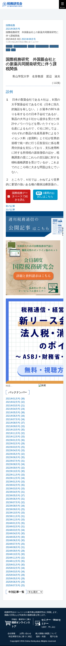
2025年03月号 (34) (15, 571)
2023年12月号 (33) (15, 519)
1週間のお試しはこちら (46, 195)
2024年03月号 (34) (15, 530)
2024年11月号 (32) (15, 557)
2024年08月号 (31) (15, 547)
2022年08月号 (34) (15, 464)
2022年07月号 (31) (15, 461)
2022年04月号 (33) (15, 450)
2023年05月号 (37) (15, 495)
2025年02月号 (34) (15, 568)
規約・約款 (41, 636)
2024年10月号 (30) (15, 554)
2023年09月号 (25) (15, 509)
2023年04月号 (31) (15, 492)
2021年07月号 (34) (15, 419)
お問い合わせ (25, 633)
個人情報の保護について (46, 633)
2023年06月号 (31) (15, 499)
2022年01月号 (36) (15, 440)
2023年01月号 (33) (15, 481)
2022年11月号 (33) (15, 474)
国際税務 (10, 25)
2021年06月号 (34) (15, 416)
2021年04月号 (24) (15, 409)
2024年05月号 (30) (15, 537)
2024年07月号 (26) (15, 544)
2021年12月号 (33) (15, 436)
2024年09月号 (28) (15, 551)
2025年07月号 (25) (15, 585)
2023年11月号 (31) (15, 516)
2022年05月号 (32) (15, 454)
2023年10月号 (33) (15, 512)
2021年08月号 (13, 28)
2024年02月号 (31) (15, 526)
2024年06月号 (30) (15, 540)
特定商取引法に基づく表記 (20, 636)
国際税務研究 (20, 46)
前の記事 (10, 206)
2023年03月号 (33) (15, 488)
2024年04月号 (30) (15, 533)
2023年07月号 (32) (15, 502)
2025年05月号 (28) (15, 578)
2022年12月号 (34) (15, 478)
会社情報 (11, 633)
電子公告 (54, 636)
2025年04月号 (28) (15, 575)
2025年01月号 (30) (15, 564)
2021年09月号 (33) (15, 426)
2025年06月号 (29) (15, 582)
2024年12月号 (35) (15, 561)
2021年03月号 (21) (15, 405)
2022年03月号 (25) (15, 447)
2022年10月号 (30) (15, 471)
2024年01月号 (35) (15, 523)
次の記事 (10, 209)
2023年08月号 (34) (15, 505)
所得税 (31, 46)
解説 (13, 50)
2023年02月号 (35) (15, 485)
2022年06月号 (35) (15, 457)
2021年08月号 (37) (15, 422)
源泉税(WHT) (42, 46)
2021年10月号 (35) (15, 429)
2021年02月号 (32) (15, 402)
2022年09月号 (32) (15, 467)
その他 (9, 46)
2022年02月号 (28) (15, 443)
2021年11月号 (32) (15, 433)
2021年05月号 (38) (15, 412)
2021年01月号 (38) (15, 398)
